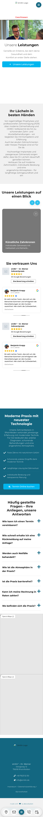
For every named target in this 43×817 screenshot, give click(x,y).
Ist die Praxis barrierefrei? (17, 581)
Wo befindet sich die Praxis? (19, 606)
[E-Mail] (14, 812)
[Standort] (6, 812)
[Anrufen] (29, 812)
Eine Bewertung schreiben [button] (23, 281)
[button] (38, 4)
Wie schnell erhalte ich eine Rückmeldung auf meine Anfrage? (18, 539)
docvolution (28, 804)
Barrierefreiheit (21, 792)
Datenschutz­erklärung (27, 787)
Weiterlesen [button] (9, 310)
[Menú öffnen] (21, 812)
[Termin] (37, 812)
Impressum (11, 787)
